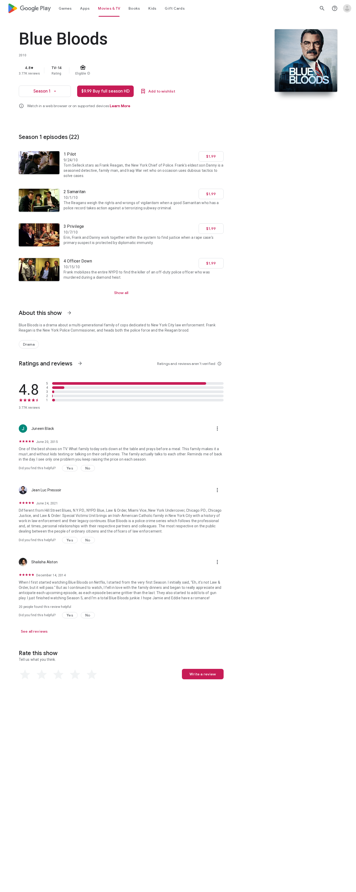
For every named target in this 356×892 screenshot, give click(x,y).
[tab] (65, 8)
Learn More (120, 105)
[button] (70, 468)
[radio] (25, 674)
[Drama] (29, 344)
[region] (123, 70)
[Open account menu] (347, 8)
